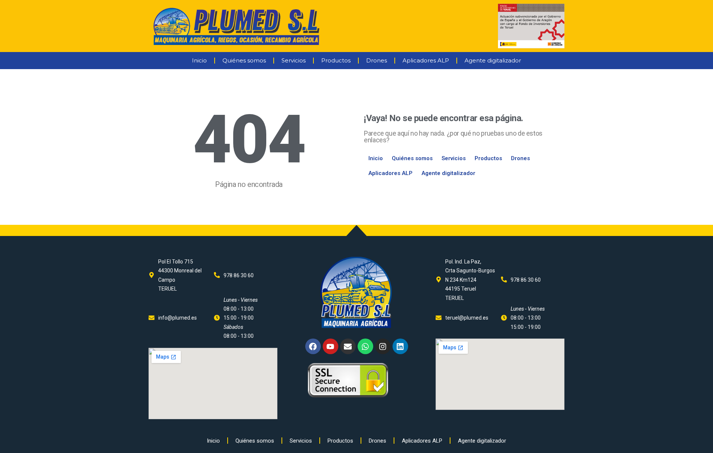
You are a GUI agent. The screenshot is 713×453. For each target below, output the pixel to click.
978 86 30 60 (239, 275)
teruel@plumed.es (466, 318)
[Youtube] (330, 346)
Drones (376, 60)
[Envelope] (348, 346)
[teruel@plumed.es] (439, 318)
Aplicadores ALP (426, 60)
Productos (336, 60)
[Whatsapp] (365, 346)
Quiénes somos (244, 60)
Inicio (199, 60)
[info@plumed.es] (151, 318)
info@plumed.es (177, 318)
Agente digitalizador (493, 60)
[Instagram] (383, 346)
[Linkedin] (400, 346)
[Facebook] (313, 346)
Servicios (293, 60)
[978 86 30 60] (217, 275)
